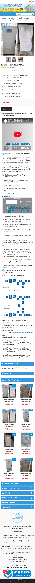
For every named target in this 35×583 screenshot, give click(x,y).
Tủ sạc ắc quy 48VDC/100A (9, 425)
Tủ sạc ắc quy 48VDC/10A (26, 475)
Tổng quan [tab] (6, 109)
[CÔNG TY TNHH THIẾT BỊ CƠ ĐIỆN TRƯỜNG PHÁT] (17, 11)
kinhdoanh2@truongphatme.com (22, 332)
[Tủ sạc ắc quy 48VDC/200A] (9, 391)
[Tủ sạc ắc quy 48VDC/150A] (26, 391)
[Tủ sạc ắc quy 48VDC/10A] (26, 465)
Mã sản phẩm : (7, 75)
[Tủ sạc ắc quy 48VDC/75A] (26, 416)
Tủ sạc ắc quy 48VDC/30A (9, 475)
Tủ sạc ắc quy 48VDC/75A (26, 425)
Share (5, 71)
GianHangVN (21, 582)
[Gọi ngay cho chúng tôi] (19, 572)
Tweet (14, 71)
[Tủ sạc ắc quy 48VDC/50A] (26, 440)
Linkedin (23, 71)
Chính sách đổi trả (17, 557)
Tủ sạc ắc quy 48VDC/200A (9, 400)
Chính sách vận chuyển (19, 565)
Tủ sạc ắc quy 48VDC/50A (26, 450)
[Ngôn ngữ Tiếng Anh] (33, 1)
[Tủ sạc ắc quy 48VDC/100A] (9, 416)
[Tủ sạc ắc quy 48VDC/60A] (9, 440)
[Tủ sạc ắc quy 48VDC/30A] (9, 465)
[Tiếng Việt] (30, 1)
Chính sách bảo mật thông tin (17, 561)
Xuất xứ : (9, 78)
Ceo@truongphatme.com (22, 552)
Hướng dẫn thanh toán (17, 556)
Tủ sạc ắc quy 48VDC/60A (9, 450)
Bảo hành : (9, 80)
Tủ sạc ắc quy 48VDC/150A (26, 400)
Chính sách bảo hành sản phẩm (17, 559)
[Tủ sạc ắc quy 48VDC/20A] (17, 39)
